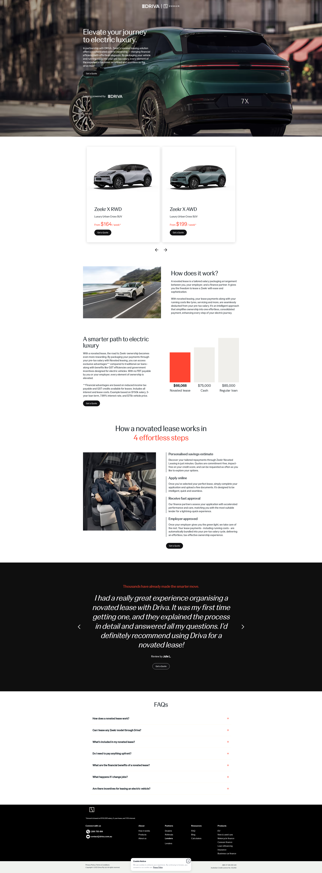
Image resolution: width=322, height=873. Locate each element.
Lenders (168, 843)
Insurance (222, 850)
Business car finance (227, 853)
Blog (193, 835)
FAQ (193, 831)
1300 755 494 (97, 831)
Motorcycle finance (226, 838)
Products (142, 835)
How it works (144, 831)
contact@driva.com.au (101, 836)
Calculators (196, 838)
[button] (156, 249)
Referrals (169, 835)
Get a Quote (91, 73)
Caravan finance (225, 842)
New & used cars (225, 835)
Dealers (168, 831)
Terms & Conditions (103, 865)
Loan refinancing (225, 846)
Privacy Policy (90, 865)
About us (142, 838)
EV (219, 831)
